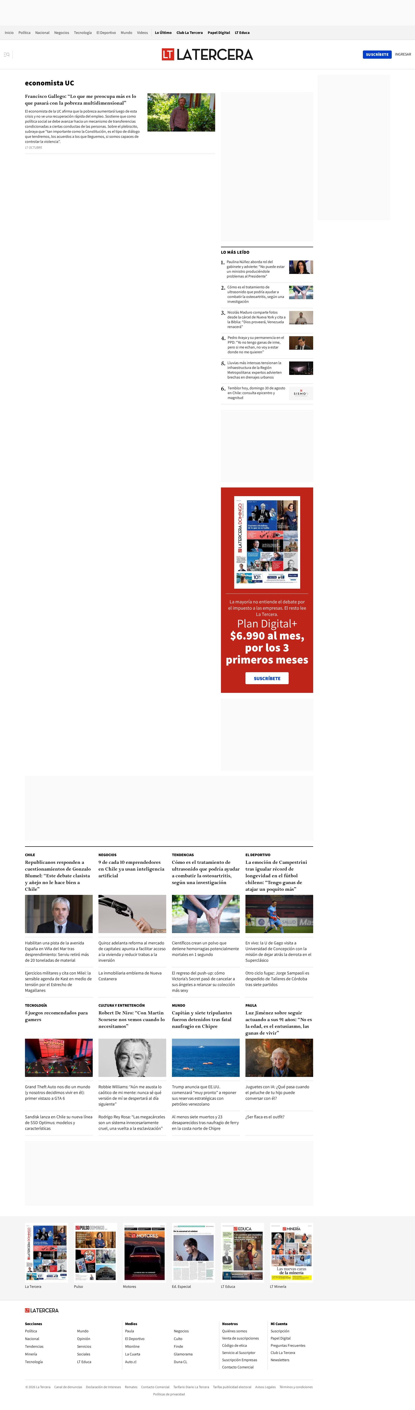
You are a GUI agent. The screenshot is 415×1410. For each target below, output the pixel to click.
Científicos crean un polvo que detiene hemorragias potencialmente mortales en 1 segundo (205, 948)
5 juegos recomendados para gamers (56, 1016)
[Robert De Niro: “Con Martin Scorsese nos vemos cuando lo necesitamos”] (132, 1058)
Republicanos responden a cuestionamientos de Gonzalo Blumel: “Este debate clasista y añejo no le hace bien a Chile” (58, 876)
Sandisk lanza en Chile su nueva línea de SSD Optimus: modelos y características (58, 1122)
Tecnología (83, 32)
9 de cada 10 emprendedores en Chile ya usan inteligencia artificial (131, 869)
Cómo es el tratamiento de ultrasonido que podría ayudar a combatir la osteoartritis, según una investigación (255, 294)
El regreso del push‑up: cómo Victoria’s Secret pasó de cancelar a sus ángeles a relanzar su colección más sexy (203, 981)
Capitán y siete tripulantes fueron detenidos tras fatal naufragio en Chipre (202, 1020)
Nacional (42, 32)
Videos (142, 32)
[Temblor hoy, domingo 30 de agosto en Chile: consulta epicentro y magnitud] (301, 393)
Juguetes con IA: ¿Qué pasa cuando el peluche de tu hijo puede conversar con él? (277, 1092)
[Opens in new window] (144, 1281)
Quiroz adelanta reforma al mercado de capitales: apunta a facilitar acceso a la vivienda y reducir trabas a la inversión (132, 951)
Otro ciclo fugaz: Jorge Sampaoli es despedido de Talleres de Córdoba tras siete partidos (277, 978)
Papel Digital (219, 32)
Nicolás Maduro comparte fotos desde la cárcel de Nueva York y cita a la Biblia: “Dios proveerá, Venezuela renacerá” (256, 319)
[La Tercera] (46, 1281)
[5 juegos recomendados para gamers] (59, 1058)
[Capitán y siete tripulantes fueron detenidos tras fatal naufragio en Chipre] (206, 1058)
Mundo (126, 32)
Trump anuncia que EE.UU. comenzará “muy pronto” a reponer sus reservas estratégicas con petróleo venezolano (204, 1095)
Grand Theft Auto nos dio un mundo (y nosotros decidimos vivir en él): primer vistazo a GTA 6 (57, 1092)
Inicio (9, 32)
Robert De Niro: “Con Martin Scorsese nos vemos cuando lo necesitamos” (131, 1020)
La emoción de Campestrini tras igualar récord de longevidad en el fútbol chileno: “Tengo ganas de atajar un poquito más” (276, 876)
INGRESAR (403, 54)
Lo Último (163, 32)
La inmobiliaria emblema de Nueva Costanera (130, 975)
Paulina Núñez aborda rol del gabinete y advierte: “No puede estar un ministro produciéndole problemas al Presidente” (256, 269)
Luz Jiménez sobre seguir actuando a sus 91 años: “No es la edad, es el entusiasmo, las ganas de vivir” (278, 1023)
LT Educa (242, 32)
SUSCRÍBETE (267, 678)
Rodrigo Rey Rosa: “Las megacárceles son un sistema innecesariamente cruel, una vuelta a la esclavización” (131, 1122)
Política (24, 32)
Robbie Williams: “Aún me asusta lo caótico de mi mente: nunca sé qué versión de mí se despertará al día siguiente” (130, 1095)
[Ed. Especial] (193, 1281)
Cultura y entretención (121, 1005)
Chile (30, 854)
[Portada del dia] (267, 586)
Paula (250, 1005)
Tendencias (183, 854)
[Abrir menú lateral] (8, 54)
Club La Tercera (190, 32)
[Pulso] (95, 1281)
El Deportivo (106, 32)
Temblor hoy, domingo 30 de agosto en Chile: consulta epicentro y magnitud (256, 393)
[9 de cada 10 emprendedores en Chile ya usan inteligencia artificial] (132, 914)
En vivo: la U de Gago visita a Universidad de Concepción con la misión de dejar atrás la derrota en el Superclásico (278, 951)
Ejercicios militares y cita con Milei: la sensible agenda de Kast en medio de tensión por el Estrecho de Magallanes (58, 981)
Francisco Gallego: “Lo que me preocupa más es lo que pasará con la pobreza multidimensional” (80, 100)
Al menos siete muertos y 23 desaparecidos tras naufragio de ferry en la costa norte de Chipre (205, 1122)
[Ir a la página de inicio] (207, 54)
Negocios (61, 32)
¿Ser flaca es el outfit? (265, 1116)
